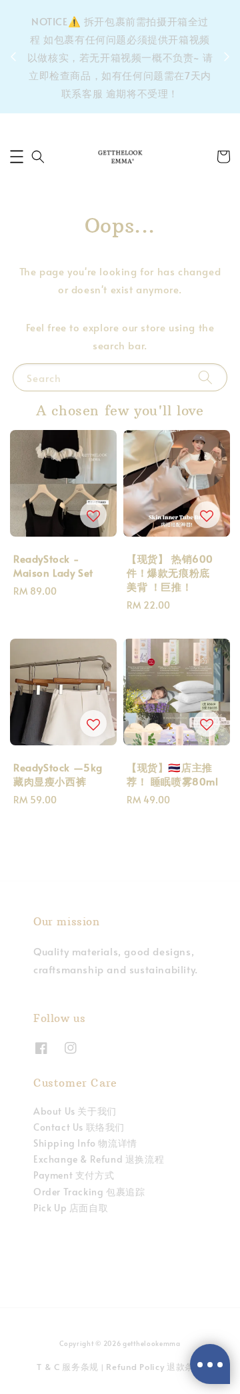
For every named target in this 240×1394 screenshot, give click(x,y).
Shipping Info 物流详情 (85, 1143)
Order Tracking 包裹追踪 (89, 1191)
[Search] (205, 377)
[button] (16, 156)
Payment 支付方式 (73, 1175)
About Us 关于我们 (75, 1111)
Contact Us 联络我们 (79, 1127)
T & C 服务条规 (68, 1367)
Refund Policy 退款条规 (154, 1367)
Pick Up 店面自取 (70, 1207)
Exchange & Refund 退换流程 (98, 1159)
